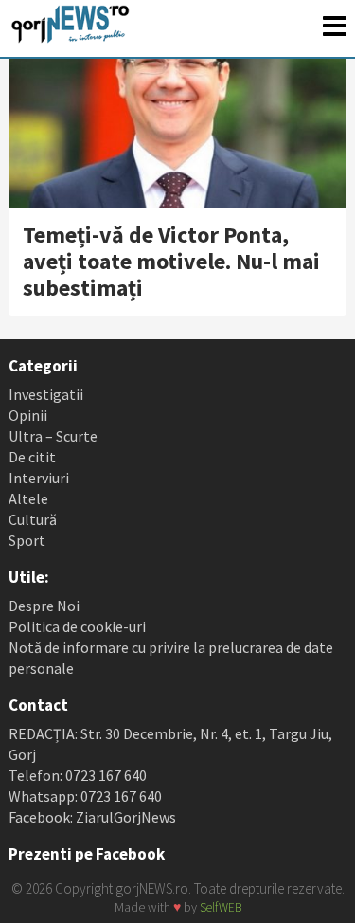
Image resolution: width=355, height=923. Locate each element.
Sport (27, 540)
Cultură (33, 519)
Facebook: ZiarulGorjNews (92, 816)
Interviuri (39, 477)
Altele (28, 498)
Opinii (28, 415)
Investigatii (46, 394)
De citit (32, 456)
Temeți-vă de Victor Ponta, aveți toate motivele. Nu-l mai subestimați (171, 261)
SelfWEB (220, 907)
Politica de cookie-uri (77, 626)
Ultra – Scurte (53, 435)
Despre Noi (44, 605)
